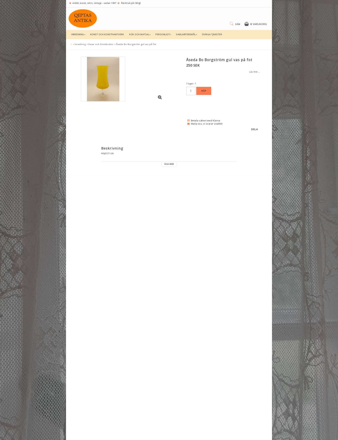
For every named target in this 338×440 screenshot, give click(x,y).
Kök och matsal (139, 34)
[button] (255, 24)
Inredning (77, 34)
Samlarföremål (186, 34)
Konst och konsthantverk (107, 34)
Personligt (162, 34)
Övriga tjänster (212, 34)
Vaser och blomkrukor (101, 44)
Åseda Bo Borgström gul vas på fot (136, 44)
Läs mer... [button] (254, 71)
